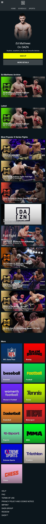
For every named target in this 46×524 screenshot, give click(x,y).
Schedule (22, 8)
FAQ (3, 494)
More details (23, 62)
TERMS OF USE (8, 498)
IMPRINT (5, 505)
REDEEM (5, 511)
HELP (4, 491)
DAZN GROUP (7, 508)
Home (13, 8)
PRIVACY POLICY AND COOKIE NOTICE (18, 501)
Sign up (23, 56)
